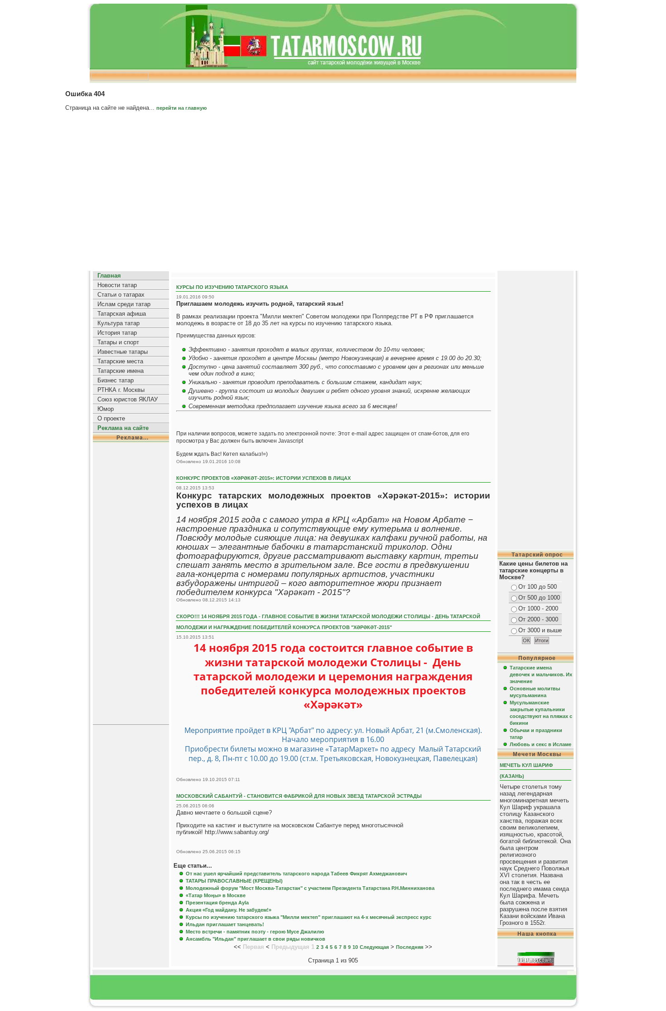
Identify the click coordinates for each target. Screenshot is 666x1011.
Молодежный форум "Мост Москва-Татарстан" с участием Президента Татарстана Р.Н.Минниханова (310, 888)
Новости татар (117, 285)
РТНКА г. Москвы (121, 389)
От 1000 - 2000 (538, 608)
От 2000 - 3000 (538, 619)
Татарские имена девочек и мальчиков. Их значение (541, 674)
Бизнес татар (115, 380)
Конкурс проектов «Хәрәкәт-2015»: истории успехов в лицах (263, 478)
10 (355, 947)
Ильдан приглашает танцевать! (225, 924)
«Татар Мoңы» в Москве (216, 895)
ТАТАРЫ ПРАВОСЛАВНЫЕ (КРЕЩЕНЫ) (234, 881)
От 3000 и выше (540, 630)
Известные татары (122, 351)
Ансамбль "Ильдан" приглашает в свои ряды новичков (255, 939)
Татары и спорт (118, 342)
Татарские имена (120, 370)
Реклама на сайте (123, 428)
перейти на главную (181, 108)
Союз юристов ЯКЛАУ (127, 399)
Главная (109, 275)
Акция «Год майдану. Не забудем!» (228, 910)
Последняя (409, 947)
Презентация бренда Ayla (217, 902)
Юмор (105, 408)
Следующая (374, 947)
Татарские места (120, 361)
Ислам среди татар (123, 304)
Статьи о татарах (121, 294)
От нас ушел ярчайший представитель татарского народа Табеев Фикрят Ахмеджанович (296, 873)
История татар (117, 332)
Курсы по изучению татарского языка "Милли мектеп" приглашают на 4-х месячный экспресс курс (308, 917)
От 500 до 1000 (539, 597)
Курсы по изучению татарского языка (232, 287)
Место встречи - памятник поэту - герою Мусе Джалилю (255, 931)
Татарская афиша (121, 313)
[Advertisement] (333, 194)
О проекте (111, 418)
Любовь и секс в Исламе (540, 744)
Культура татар (118, 323)
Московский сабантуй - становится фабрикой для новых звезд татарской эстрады (299, 796)
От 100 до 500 (537, 586)
